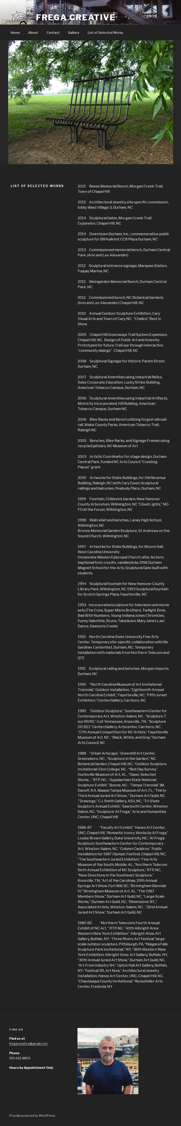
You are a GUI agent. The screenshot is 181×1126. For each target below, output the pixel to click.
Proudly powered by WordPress (32, 1115)
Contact (53, 32)
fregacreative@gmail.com (28, 1043)
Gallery (73, 32)
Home (15, 32)
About (33, 32)
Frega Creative (76, 17)
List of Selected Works (105, 32)
